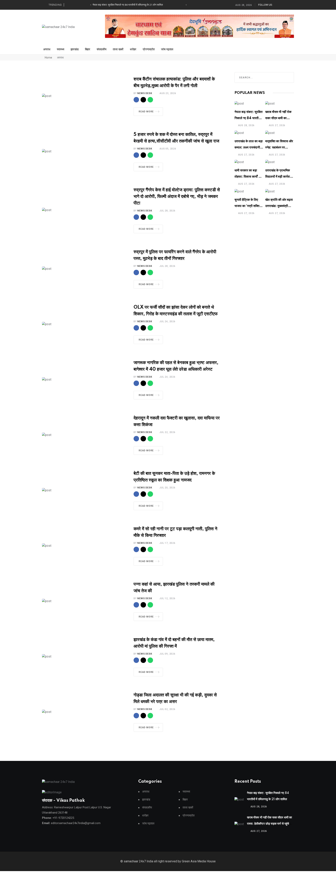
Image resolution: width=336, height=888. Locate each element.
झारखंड (75, 49)
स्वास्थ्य (60, 49)
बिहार (87, 49)
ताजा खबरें (118, 49)
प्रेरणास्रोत (149, 49)
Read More (146, 111)
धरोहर (133, 49)
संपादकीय (101, 49)
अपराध (46, 49)
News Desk (144, 93)
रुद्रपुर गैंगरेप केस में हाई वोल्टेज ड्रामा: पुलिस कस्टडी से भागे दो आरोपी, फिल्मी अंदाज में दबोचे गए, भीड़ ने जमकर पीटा (177, 197)
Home (48, 57)
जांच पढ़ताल (167, 49)
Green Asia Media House (199, 861)
